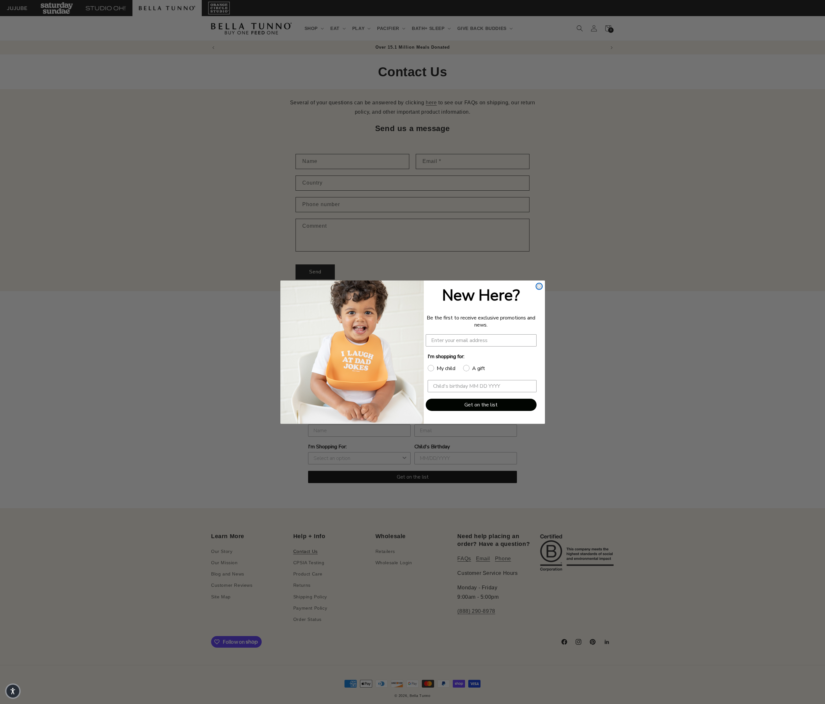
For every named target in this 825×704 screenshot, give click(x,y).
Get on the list (481, 404)
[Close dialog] (539, 286)
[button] (13, 691)
